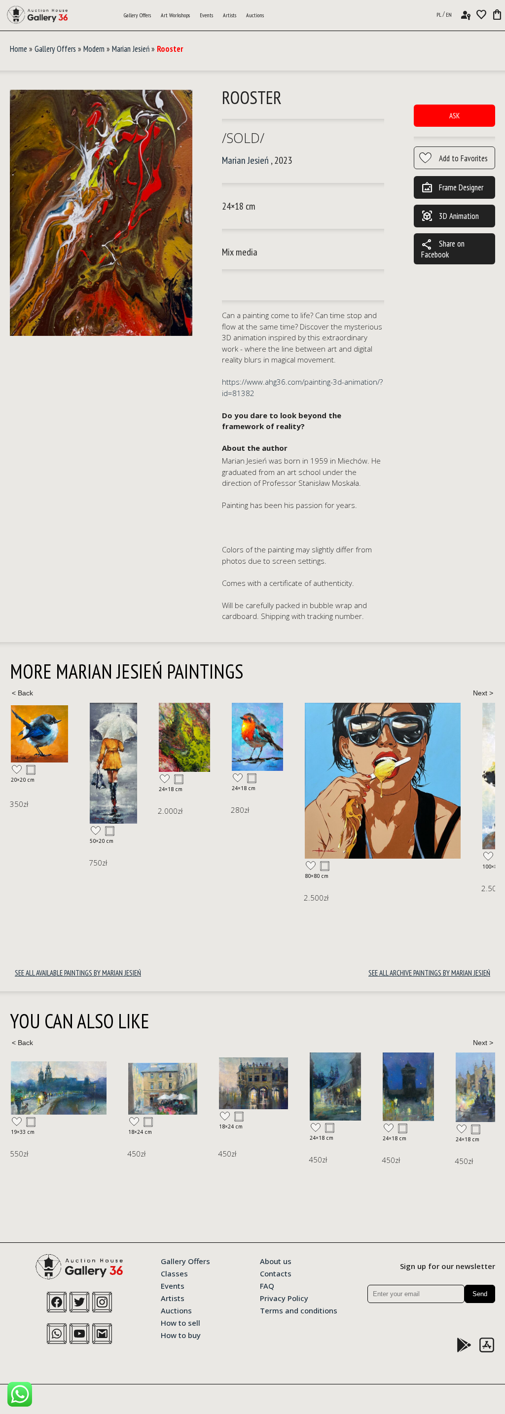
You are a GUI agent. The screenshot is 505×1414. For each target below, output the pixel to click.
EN (449, 14)
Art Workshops (175, 15)
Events (206, 15)
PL (438, 14)
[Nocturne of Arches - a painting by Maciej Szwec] (136, 1083)
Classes (174, 1273)
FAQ (267, 1285)
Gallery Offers (137, 15)
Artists (229, 15)
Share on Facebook (443, 249)
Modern (94, 48)
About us (275, 1260)
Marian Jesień (130, 48)
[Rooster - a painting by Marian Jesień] (101, 213)
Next (482, 693)
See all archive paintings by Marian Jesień (429, 973)
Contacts (275, 1273)
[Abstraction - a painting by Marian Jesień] (105, 737)
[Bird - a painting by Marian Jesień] (178, 737)
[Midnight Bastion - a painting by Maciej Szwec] (291, 1087)
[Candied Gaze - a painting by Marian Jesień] (304, 781)
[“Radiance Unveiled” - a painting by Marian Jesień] (34, 763)
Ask (454, 115)
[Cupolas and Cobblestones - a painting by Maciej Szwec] (437, 1086)
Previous (22, 693)
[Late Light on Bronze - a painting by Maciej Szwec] (364, 1087)
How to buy (181, 1334)
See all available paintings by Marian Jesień (78, 973)
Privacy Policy (284, 1297)
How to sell (180, 1322)
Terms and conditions (298, 1309)
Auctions (255, 15)
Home (18, 48)
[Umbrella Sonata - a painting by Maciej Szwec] (45, 1089)
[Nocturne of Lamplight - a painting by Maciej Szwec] (218, 1086)
